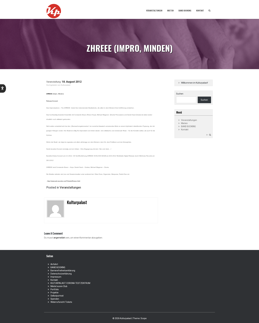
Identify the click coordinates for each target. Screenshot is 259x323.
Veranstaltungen (154, 10)
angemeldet (59, 237)
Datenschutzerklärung (61, 273)
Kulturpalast (65, 85)
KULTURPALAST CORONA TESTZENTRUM (70, 283)
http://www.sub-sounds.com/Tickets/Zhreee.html (63, 181)
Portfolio (55, 289)
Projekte (54, 292)
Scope (144, 318)
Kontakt (200, 10)
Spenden (55, 299)
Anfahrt (54, 264)
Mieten (170, 10)
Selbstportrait (57, 296)
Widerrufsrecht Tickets (61, 302)
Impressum (56, 277)
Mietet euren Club (59, 286)
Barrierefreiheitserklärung (63, 270)
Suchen (179, 94)
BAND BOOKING (185, 10)
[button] (3, 88)
